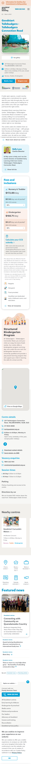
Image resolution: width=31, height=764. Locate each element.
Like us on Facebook (5, 444)
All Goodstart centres (9, 700)
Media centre (6, 708)
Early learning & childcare (10, 703)
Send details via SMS (11, 453)
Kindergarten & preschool (10, 706)
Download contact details (13, 450)
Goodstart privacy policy (10, 726)
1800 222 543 (20, 9)
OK (9, 758)
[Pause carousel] (4, 37)
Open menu (28, 9)
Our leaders (6, 714)
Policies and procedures (10, 711)
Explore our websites (9, 683)
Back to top (27, 681)
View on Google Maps (14, 406)
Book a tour (8, 81)
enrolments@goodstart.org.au (14, 465)
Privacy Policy (17, 752)
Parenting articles (22, 673)
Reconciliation (6, 723)
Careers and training (9, 720)
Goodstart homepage (5, 9)
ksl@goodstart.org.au (11, 429)
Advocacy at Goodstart (9, 717)
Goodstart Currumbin (12, 530)
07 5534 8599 (9, 426)
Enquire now (22, 81)
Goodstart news (11, 673)
